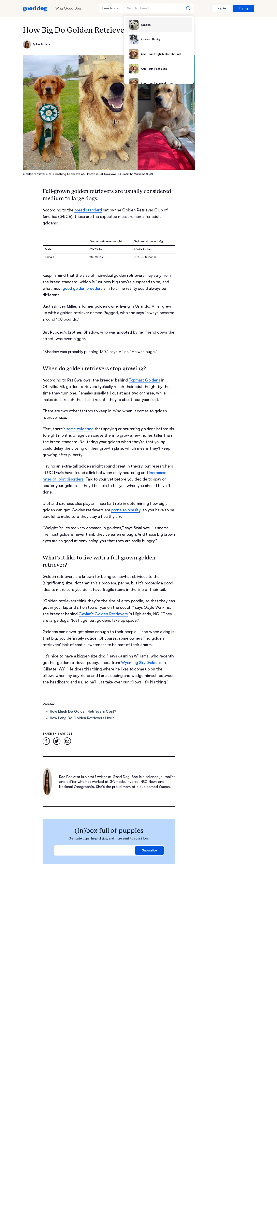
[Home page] (35, 8)
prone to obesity (126, 510)
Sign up (243, 8)
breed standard (88, 210)
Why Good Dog (68, 8)
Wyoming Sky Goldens (141, 662)
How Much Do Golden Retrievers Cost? (83, 711)
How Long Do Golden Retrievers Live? (82, 718)
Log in (221, 8)
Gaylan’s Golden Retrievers (103, 614)
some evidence (79, 429)
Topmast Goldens (144, 380)
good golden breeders (82, 288)
